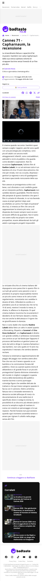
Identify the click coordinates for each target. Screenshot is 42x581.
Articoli (17, 519)
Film (38, 97)
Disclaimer (30, 561)
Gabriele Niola (9, 69)
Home (7, 35)
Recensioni (15, 35)
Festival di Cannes (9, 97)
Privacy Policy (12, 561)
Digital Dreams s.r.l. (26, 564)
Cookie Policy (21, 561)
